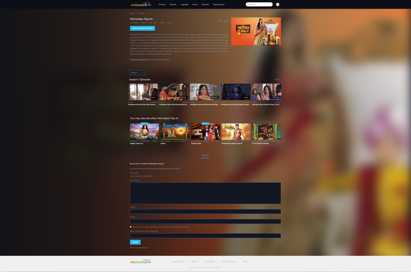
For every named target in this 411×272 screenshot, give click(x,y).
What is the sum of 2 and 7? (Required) (144, 231)
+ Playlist (225, 21)
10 (151, 176)
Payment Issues (218, 4)
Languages (184, 4)
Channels (173, 4)
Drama (143, 23)
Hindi (162, 23)
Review (205, 155)
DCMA (245, 261)
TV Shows (161, 4)
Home (132, 13)
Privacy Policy (209, 261)
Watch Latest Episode (142, 28)
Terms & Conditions (229, 261)
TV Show (182, 141)
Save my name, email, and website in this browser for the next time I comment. (161, 227)
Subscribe (205, 4)
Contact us (194, 261)
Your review (135, 180)
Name (133, 207)
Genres (195, 4)
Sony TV (169, 23)
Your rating (134, 173)
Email (132, 217)
